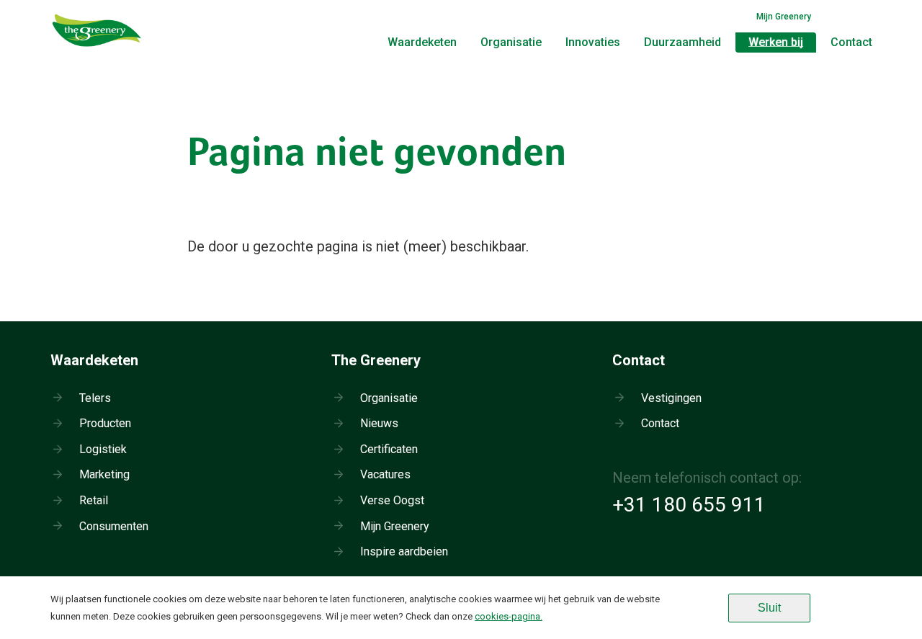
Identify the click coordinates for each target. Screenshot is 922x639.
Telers (95, 398)
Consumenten (113, 526)
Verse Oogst (392, 500)
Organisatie (511, 42)
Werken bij (775, 42)
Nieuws (379, 423)
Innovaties (592, 42)
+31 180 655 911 (689, 505)
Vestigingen (671, 398)
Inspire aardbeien (404, 551)
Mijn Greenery (783, 17)
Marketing (104, 474)
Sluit (769, 608)
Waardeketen (422, 42)
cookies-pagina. (508, 616)
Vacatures (385, 474)
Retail (93, 500)
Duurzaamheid (682, 42)
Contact (851, 42)
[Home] (97, 47)
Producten (105, 423)
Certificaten (389, 449)
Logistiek (103, 449)
